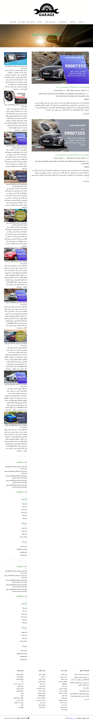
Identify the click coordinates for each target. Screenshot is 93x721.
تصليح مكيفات (19, 691)
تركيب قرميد (20, 700)
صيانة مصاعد (63, 707)
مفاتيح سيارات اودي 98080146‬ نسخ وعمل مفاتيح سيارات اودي (72, 154)
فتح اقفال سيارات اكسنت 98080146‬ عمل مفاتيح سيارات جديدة (16, 385)
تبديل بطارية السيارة (31, 21)
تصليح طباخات (41, 695)
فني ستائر (42, 702)
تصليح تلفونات (19, 679)
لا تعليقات (86, 99)
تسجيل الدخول (23, 546)
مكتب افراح (42, 679)
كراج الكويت (72, 21)
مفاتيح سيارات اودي (79, 96)
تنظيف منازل (41, 674)
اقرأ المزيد (86, 113)
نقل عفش (64, 695)
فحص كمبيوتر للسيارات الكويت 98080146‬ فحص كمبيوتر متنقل (16, 67)
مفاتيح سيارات (53, 161)
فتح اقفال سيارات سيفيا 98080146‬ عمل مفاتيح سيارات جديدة (16, 262)
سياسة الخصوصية (84, 691)
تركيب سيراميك (63, 700)
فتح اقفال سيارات (69, 93)
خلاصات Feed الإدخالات (21, 549)
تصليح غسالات (19, 674)
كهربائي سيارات (57, 90)
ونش (22, 693)
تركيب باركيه (63, 702)
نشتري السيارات (40, 688)
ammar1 (83, 90)
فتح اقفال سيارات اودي (57, 93)
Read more (16, 89)
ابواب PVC (64, 709)
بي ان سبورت (63, 677)
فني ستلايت (64, 674)
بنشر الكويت (81, 21)
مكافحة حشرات (62, 681)
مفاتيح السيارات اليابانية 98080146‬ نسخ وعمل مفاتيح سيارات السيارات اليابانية (16, 223)
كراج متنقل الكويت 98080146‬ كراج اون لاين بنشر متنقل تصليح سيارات (79, 695)
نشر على (73, 90)
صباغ (22, 695)
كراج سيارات (60, 161)
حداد (22, 681)
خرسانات (42, 677)
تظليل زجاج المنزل (18, 698)
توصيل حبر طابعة (18, 702)
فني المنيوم (20, 686)
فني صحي (64, 686)
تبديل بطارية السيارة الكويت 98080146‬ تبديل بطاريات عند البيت (79, 678)
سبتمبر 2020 (24, 512)
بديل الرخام (42, 707)
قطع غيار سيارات (21, 21)
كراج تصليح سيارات (62, 21)
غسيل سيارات (19, 688)
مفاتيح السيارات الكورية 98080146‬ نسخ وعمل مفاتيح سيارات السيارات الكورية (16, 185)
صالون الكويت (41, 681)
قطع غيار (21, 707)
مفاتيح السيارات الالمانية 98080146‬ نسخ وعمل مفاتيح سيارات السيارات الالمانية (16, 146)
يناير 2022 (24, 506)
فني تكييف (42, 684)
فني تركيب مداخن (18, 684)
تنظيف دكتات (41, 691)
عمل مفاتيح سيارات (79, 93)
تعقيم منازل (42, 686)
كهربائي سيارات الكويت (50, 21)
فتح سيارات (64, 698)
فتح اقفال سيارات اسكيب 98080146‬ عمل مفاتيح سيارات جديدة (16, 344)
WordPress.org (23, 555)
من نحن (87, 699)
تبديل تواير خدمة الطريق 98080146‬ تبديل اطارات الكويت (79, 684)
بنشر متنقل (64, 679)
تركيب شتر (64, 705)
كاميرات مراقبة (63, 693)
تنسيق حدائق (41, 705)
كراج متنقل (39, 21)
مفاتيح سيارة (70, 96)
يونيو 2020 (24, 518)
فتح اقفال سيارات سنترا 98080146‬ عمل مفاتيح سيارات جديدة (16, 426)
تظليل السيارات (12, 21)
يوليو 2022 (24, 503)
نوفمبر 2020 (24, 509)
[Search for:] (15, 456)
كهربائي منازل (63, 691)
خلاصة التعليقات (23, 552)
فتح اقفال (64, 684)
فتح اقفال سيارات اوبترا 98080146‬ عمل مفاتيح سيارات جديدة (16, 303)
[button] (77, 22)
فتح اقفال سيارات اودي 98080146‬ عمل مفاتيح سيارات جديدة (72, 87)
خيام (22, 705)
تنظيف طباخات (41, 693)
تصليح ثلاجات (19, 677)
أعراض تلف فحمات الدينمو (81, 674)
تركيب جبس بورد (40, 700)
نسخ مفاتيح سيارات (61, 96)
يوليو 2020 (24, 515)
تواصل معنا (86, 688)
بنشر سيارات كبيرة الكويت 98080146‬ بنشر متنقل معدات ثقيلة (15, 105)
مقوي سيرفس (63, 688)
